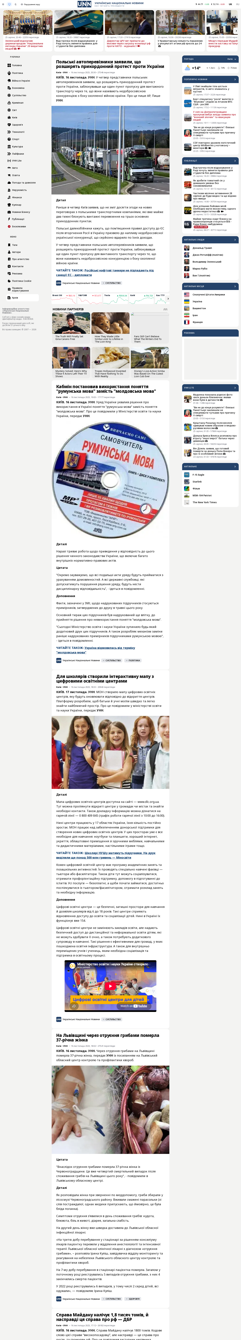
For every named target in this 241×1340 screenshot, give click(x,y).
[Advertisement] (210, 359)
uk (230, 4)
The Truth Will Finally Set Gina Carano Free (69, 338)
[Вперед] (236, 31)
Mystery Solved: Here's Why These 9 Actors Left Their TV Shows (71, 373)
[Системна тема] (9, 4)
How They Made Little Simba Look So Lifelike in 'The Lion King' (109, 339)
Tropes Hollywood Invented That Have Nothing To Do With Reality (110, 373)
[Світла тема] (3, 4)
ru (237, 4)
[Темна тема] (15, 4)
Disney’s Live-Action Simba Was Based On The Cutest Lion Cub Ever (149, 373)
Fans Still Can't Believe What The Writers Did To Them (147, 339)
